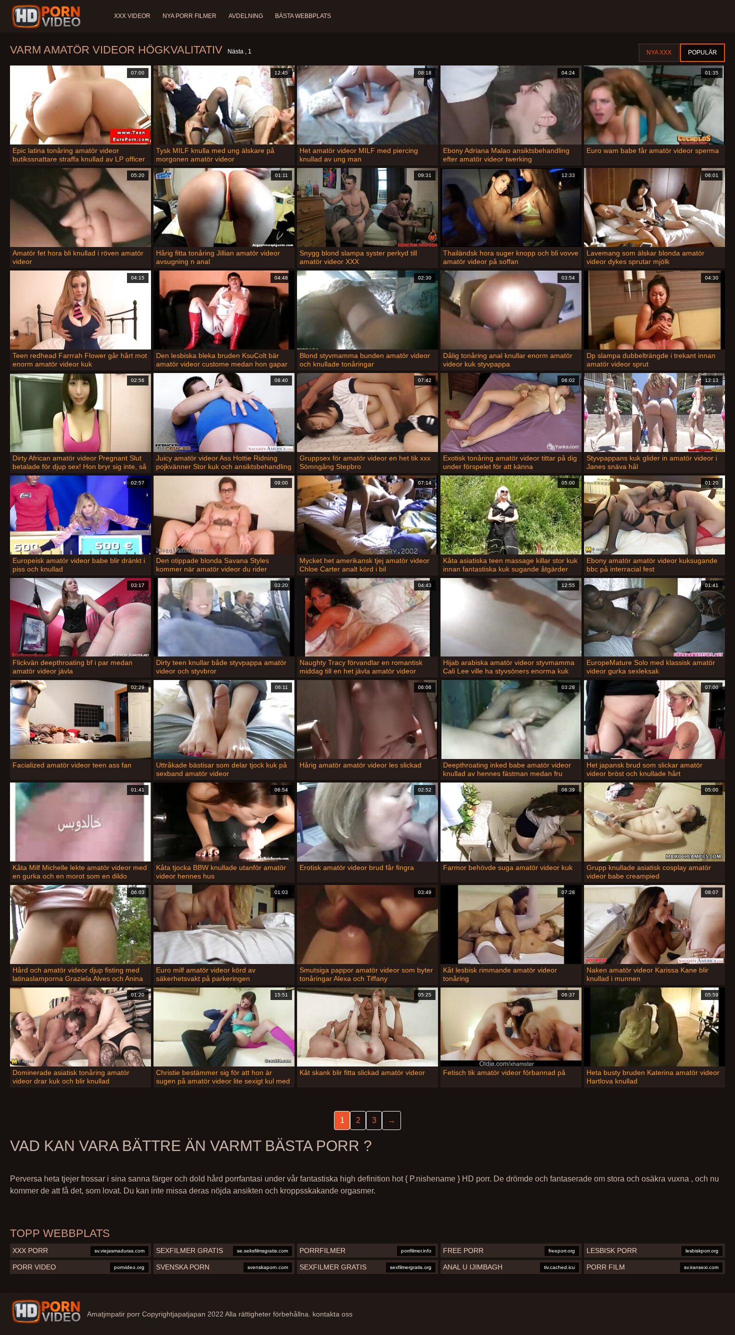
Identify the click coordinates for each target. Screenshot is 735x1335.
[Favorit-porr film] (48, 16)
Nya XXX (659, 52)
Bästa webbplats (303, 16)
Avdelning (245, 16)
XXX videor (132, 16)
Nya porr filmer (189, 16)
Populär (702, 52)
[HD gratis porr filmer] (46, 1311)
